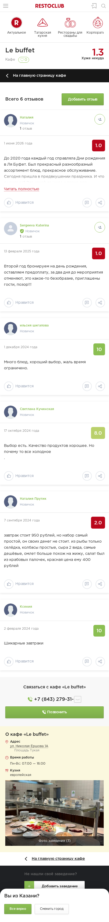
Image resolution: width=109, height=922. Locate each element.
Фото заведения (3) (55, 840)
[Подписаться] (99, 119)
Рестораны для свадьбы (70, 34)
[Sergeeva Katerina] (10, 228)
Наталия (26, 117)
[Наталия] (10, 120)
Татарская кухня (42, 34)
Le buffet (20, 50)
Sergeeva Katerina (34, 225)
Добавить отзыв (82, 99)
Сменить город (51, 908)
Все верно (18, 908)
